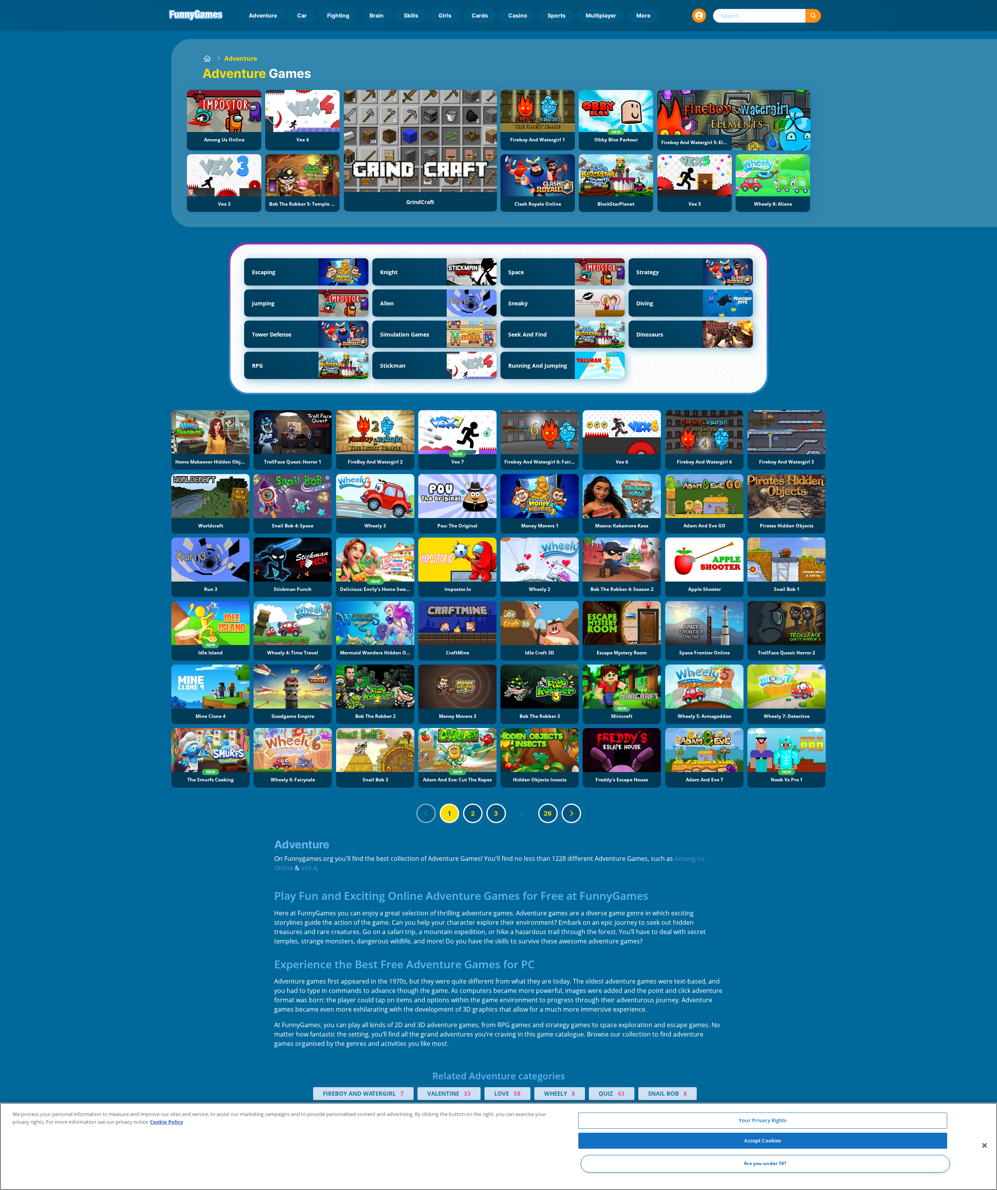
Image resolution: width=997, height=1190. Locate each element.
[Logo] (196, 15)
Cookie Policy (166, 1121)
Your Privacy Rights (762, 1120)
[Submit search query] (813, 16)
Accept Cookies (762, 1140)
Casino (517, 15)
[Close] (984, 1145)
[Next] (571, 813)
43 (621, 1093)
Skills (411, 15)
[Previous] (426, 813)
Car (302, 15)
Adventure (263, 15)
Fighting (338, 15)
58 (517, 1093)
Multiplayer (601, 15)
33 (467, 1093)
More (643, 15)
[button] (699, 16)
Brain (377, 15)
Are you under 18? (765, 1163)
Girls (445, 15)
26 (548, 813)
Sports (556, 15)
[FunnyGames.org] (207, 58)
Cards (480, 15)
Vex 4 (309, 868)
